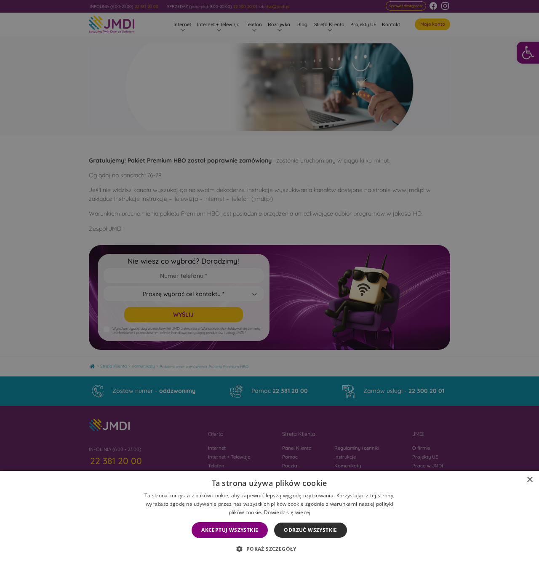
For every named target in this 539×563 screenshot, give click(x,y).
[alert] (269, 281)
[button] (269, 548)
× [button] (529, 480)
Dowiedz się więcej (287, 512)
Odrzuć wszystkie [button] (310, 530)
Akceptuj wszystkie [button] (229, 530)
